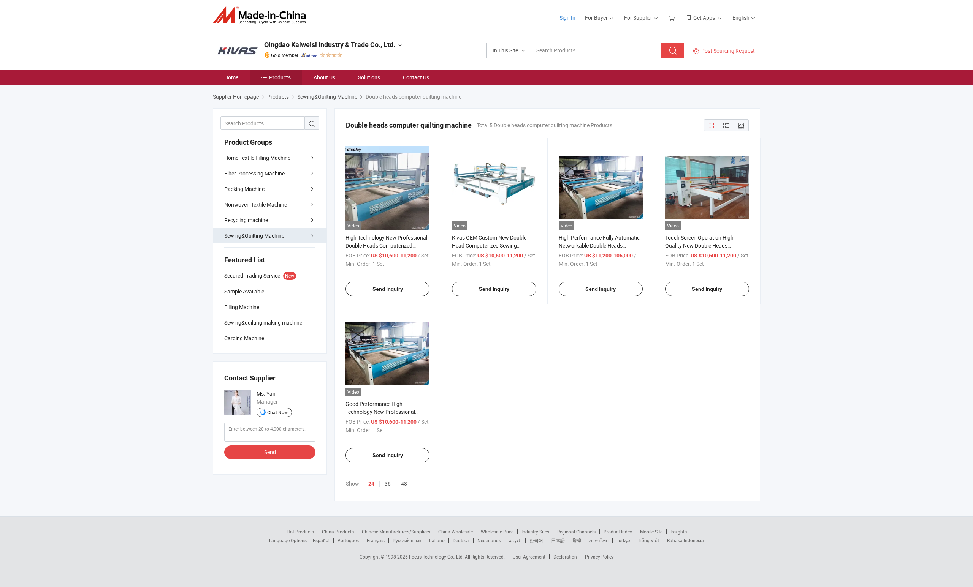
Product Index (618, 532)
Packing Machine (244, 189)
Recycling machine (246, 220)
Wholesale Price (497, 532)
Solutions (369, 77)
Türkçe (623, 540)
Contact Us (416, 77)
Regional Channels (576, 532)
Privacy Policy (599, 557)
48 (404, 483)
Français (376, 540)
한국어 (536, 540)
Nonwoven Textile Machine (255, 204)
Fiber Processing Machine (254, 173)
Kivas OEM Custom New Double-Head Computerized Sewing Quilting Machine (490, 245)
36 (388, 483)
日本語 (558, 540)
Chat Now (277, 412)
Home (231, 77)
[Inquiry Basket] (673, 17)
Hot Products (300, 532)
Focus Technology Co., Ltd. (437, 557)
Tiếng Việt (648, 540)
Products (280, 77)
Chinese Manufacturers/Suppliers (396, 532)
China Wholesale (455, 532)
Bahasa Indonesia (685, 540)
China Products (338, 532)
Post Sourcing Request (728, 50)
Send (270, 452)
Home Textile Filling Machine (257, 157)
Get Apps (704, 17)
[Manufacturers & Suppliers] (262, 15)
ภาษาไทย (599, 540)
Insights (678, 532)
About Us (324, 77)
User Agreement (529, 557)
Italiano (437, 540)
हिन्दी (577, 540)
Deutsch (461, 540)
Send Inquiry (387, 289)
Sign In (567, 17)
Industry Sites (535, 532)
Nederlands (489, 540)
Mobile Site (651, 532)
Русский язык (407, 540)
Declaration (565, 557)
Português (348, 540)
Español (321, 540)
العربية (515, 540)
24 (371, 484)
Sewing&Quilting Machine (254, 235)
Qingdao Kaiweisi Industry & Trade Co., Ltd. (329, 45)
